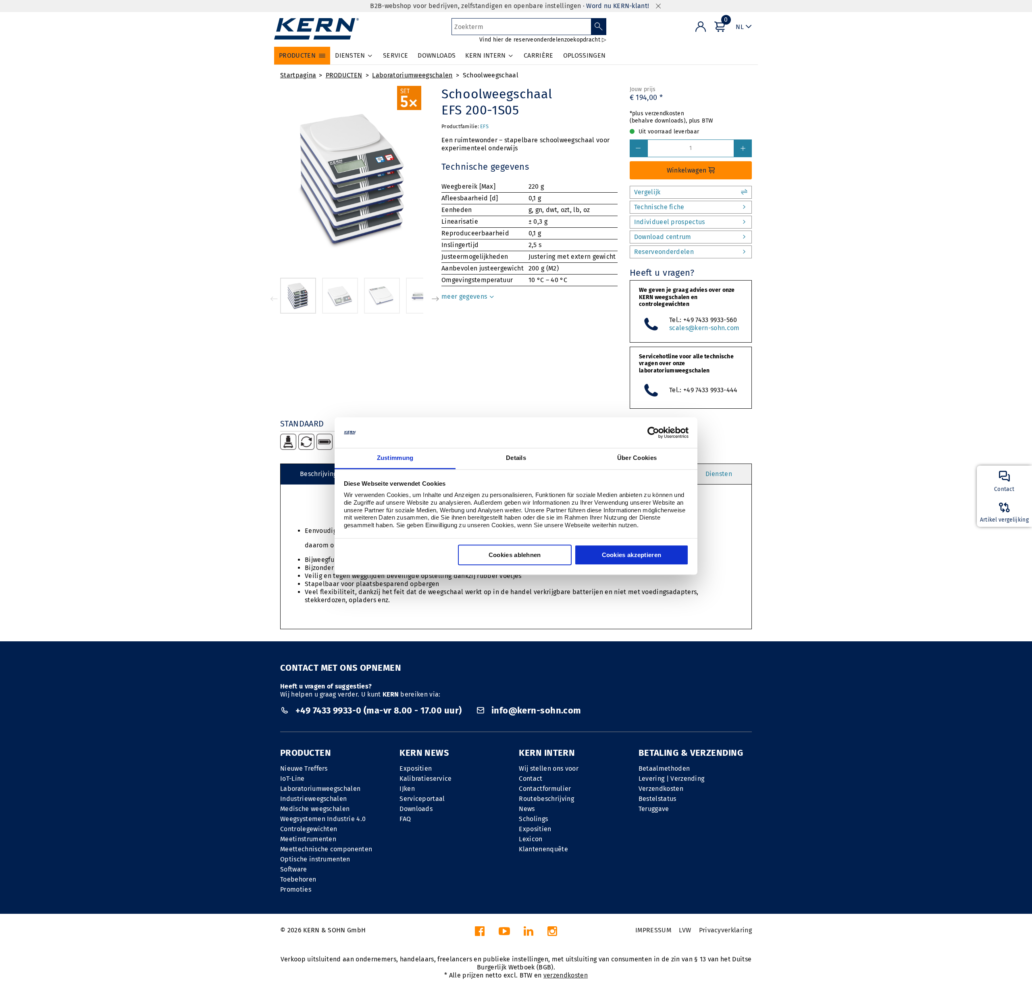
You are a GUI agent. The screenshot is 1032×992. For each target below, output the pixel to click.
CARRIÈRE (538, 55)
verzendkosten (565, 975)
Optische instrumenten (315, 859)
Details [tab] (516, 458)
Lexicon (530, 839)
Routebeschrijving (546, 799)
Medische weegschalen (315, 809)
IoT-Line (292, 778)
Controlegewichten (308, 829)
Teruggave (654, 809)
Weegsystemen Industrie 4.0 (323, 819)
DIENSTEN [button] (350, 55)
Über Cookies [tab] (637, 458)
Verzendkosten (661, 788)
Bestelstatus (657, 799)
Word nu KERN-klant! (617, 6)
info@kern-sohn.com (535, 710)
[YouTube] (504, 933)
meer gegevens (465, 296)
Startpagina (298, 75)
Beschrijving (318, 474)
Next (435, 299)
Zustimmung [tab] (395, 458)
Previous (274, 299)
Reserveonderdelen (664, 252)
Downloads (416, 809)
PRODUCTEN (344, 75)
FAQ (405, 819)
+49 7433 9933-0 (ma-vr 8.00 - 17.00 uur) (378, 710)
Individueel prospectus (669, 222)
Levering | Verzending (672, 778)
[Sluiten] (658, 6)
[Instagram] (552, 933)
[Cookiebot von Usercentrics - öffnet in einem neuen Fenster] (653, 432)
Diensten (718, 474)
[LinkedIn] (528, 933)
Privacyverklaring (725, 930)
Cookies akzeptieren (632, 555)
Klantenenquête (543, 849)
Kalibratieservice (425, 778)
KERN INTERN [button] (485, 55)
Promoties (295, 889)
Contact (530, 778)
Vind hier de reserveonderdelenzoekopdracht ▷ (542, 39)
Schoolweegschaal (490, 75)
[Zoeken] (599, 26)
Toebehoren (298, 879)
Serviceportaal (422, 799)
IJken (407, 788)
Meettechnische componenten (326, 849)
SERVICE (395, 55)
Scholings (533, 819)
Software (293, 869)
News (527, 809)
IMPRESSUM (653, 930)
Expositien (415, 768)
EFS (484, 126)
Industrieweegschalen (313, 799)
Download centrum (662, 237)
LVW (685, 930)
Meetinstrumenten (308, 839)
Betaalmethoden (664, 768)
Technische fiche (659, 207)
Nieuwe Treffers (304, 768)
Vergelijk (647, 192)
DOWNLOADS (437, 55)
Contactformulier (545, 788)
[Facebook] (480, 933)
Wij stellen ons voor (548, 768)
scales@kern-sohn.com (704, 328)
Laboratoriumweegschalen (412, 75)
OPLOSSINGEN (584, 55)
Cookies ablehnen (515, 555)
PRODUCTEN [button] (297, 55)
